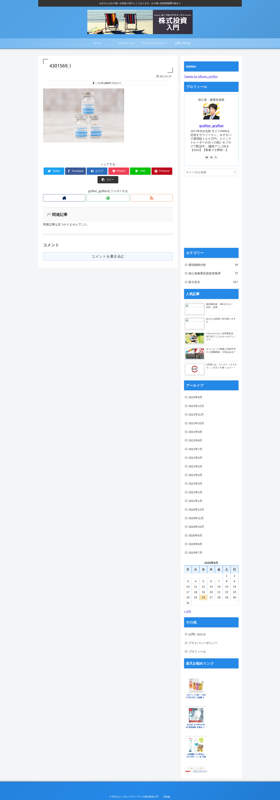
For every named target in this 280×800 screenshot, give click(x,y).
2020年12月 (196, 509)
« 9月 (187, 611)
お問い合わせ (197, 634)
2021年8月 (195, 440)
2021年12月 (196, 406)
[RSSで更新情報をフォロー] (151, 197)
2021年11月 (196, 414)
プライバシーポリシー (203, 643)
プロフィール (197, 651)
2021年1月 (195, 501)
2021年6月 (195, 457)
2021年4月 (195, 475)
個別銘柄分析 (213, 264)
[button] (235, 172)
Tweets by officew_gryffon (201, 76)
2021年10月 (196, 423)
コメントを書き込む (108, 256)
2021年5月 (195, 466)
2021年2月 (195, 492)
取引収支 (213, 282)
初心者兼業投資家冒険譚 (213, 273)
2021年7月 (195, 449)
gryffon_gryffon (211, 126)
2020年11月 (196, 518)
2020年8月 (195, 544)
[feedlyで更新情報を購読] (108, 197)
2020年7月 (195, 552)
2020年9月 (195, 535)
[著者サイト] (64, 197)
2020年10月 (196, 526)
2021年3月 (195, 483)
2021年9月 (195, 431)
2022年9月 (195, 397)
